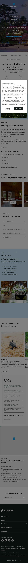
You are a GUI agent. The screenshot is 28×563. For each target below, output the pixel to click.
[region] (14, 96)
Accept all (18, 108)
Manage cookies (7, 109)
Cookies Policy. (22, 104)
